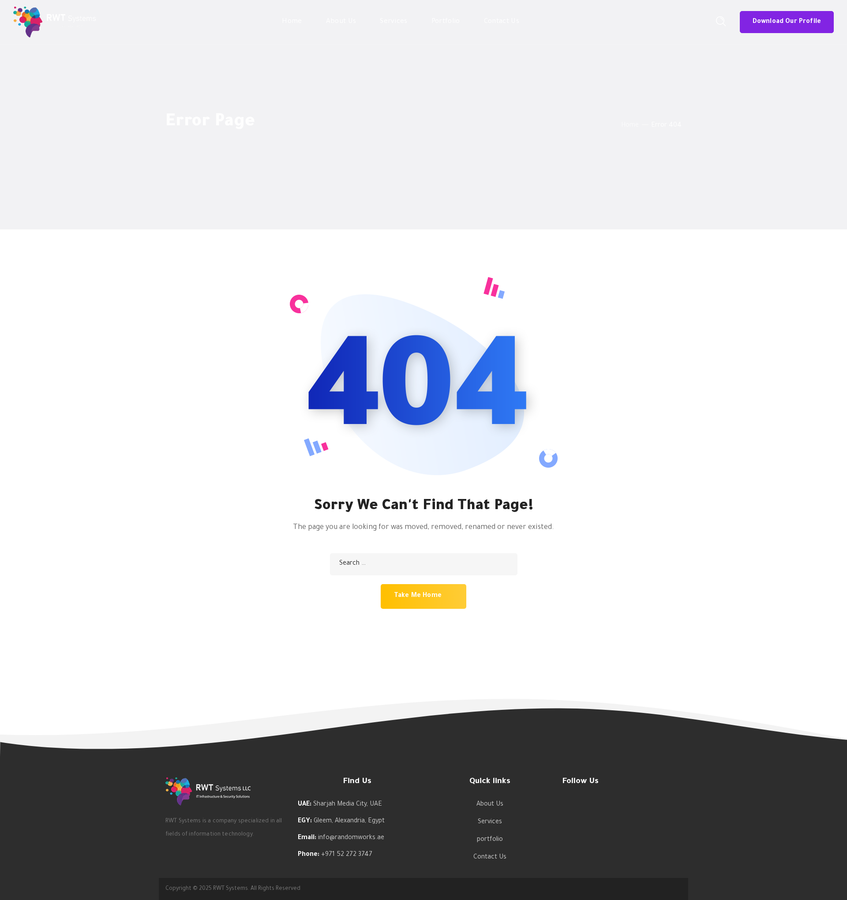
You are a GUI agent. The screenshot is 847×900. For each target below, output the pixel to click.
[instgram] (579, 813)
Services (490, 822)
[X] (634, 813)
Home (630, 125)
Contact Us (489, 857)
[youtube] (607, 813)
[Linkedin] (620, 813)
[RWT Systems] (54, 22)
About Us (489, 804)
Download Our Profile (787, 22)
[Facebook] (566, 813)
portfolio (490, 840)
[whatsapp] (593, 813)
